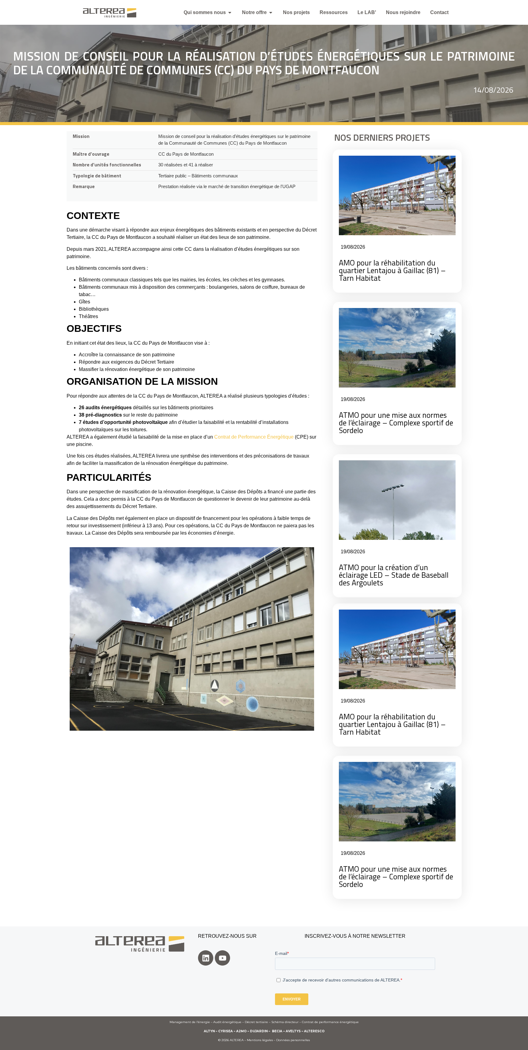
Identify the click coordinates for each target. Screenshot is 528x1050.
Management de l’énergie (190, 1022)
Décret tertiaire (256, 1022)
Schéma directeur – (286, 1022)
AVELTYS (293, 1031)
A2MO (241, 1031)
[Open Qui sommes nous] (229, 12)
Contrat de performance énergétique (330, 1022)
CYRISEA (225, 1031)
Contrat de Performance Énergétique (254, 437)
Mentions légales (260, 1040)
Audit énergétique (227, 1022)
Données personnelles (293, 1040)
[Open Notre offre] (270, 12)
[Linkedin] (205, 958)
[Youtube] (222, 958)
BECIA (277, 1031)
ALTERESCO (314, 1031)
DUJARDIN (259, 1031)
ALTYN (209, 1031)
